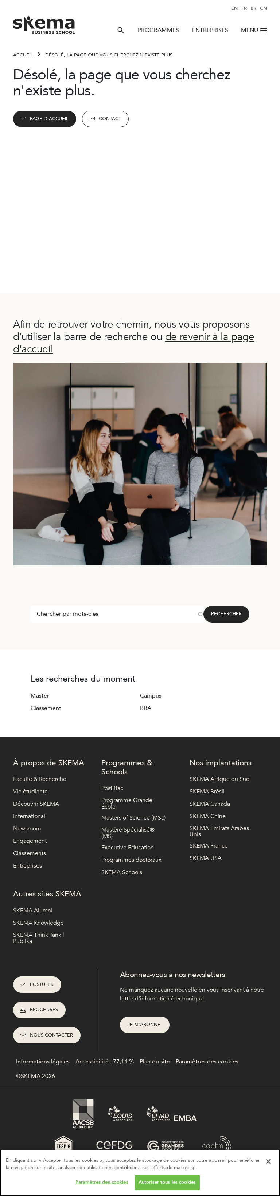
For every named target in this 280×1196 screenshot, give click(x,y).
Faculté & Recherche (39, 779)
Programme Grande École (126, 804)
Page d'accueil (49, 118)
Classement (46, 708)
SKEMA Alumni (32, 911)
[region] (140, 1173)
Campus (151, 696)
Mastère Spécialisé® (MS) (128, 833)
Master (40, 696)
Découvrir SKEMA (36, 804)
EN (234, 8)
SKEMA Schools (121, 872)
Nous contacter (51, 1035)
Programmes (158, 30)
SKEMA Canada (210, 804)
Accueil (23, 55)
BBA (145, 708)
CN (263, 8)
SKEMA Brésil (207, 792)
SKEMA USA (206, 858)
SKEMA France (209, 846)
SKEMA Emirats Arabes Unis (219, 832)
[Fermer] (268, 1161)
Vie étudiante (30, 792)
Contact (110, 118)
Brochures (44, 1009)
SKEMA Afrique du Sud (220, 779)
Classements (29, 853)
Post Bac (112, 788)
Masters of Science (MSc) (133, 818)
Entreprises (210, 30)
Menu (249, 30)
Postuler (42, 984)
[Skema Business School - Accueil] (44, 27)
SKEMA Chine (208, 816)
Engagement (30, 841)
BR (253, 8)
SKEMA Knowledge (38, 923)
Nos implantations (221, 762)
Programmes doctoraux (131, 860)
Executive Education (127, 848)
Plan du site (155, 1062)
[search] (120, 30)
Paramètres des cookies (101, 1182)
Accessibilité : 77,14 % (104, 1062)
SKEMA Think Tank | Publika (38, 938)
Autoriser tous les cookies (167, 1182)
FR (244, 8)
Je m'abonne (145, 1024)
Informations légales (43, 1062)
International (29, 816)
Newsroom (27, 829)
